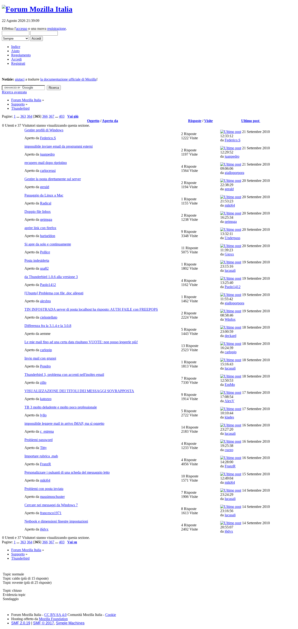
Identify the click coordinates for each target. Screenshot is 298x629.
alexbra (45, 301)
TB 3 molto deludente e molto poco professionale (60, 407)
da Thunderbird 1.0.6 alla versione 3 (51, 277)
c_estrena (47, 431)
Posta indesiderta (36, 260)
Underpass (232, 238)
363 (23, 116)
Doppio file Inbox (37, 212)
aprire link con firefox (40, 228)
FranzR (45, 464)
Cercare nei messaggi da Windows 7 (51, 505)
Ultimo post (250, 121)
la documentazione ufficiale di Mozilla (68, 79)
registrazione (56, 29)
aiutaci (19, 79)
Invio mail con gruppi (40, 358)
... (18, 116)
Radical (45, 203)
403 (61, 116)
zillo (43, 382)
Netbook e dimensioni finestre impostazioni (56, 521)
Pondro (45, 366)
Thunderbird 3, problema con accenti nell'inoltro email (64, 375)
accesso (21, 29)
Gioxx (229, 254)
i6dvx (44, 529)
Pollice (45, 252)
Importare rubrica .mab (41, 456)
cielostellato (48, 317)
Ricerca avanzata (14, 92)
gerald (44, 187)
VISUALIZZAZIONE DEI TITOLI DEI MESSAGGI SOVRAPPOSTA (79, 391)
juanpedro (47, 154)
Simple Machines (70, 623)
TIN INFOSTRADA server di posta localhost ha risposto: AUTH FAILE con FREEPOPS (91, 309)
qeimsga (46, 219)
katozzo (45, 399)
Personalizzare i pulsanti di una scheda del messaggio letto (67, 472)
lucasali (230, 270)
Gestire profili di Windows (43, 130)
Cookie (110, 615)
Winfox (230, 319)
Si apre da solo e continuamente (47, 244)
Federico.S (48, 138)
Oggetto (93, 121)
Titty (43, 448)
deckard (230, 336)
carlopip (46, 350)
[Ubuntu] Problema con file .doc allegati (53, 293)
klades (229, 417)
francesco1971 (50, 513)
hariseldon (47, 236)
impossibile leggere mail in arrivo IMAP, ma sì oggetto (64, 423)
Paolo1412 (48, 285)
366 (45, 116)
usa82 (44, 268)
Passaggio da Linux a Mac (43, 195)
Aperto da (110, 121)
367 (51, 116)
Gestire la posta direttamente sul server (52, 179)
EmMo (230, 385)
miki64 (230, 205)
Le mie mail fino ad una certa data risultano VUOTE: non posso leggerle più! (81, 342)
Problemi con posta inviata (43, 489)
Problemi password (38, 440)
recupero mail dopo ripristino (45, 163)
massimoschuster (52, 497)
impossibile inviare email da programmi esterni (58, 146)
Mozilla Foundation (53, 619)
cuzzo (229, 450)
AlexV (229, 401)
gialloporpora (234, 173)
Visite (208, 121)
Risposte (194, 121)
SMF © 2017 (43, 623)
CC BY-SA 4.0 (55, 615)
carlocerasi (48, 171)
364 (29, 116)
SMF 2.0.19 (20, 623)
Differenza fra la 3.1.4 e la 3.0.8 (47, 326)
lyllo (43, 415)
